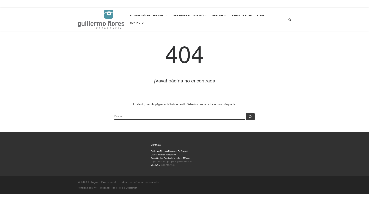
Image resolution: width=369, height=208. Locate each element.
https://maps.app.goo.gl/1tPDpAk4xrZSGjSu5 (171, 161)
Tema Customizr (128, 187)
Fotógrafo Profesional (102, 182)
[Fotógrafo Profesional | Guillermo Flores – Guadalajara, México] (101, 18)
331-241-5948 (168, 165)
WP (95, 187)
